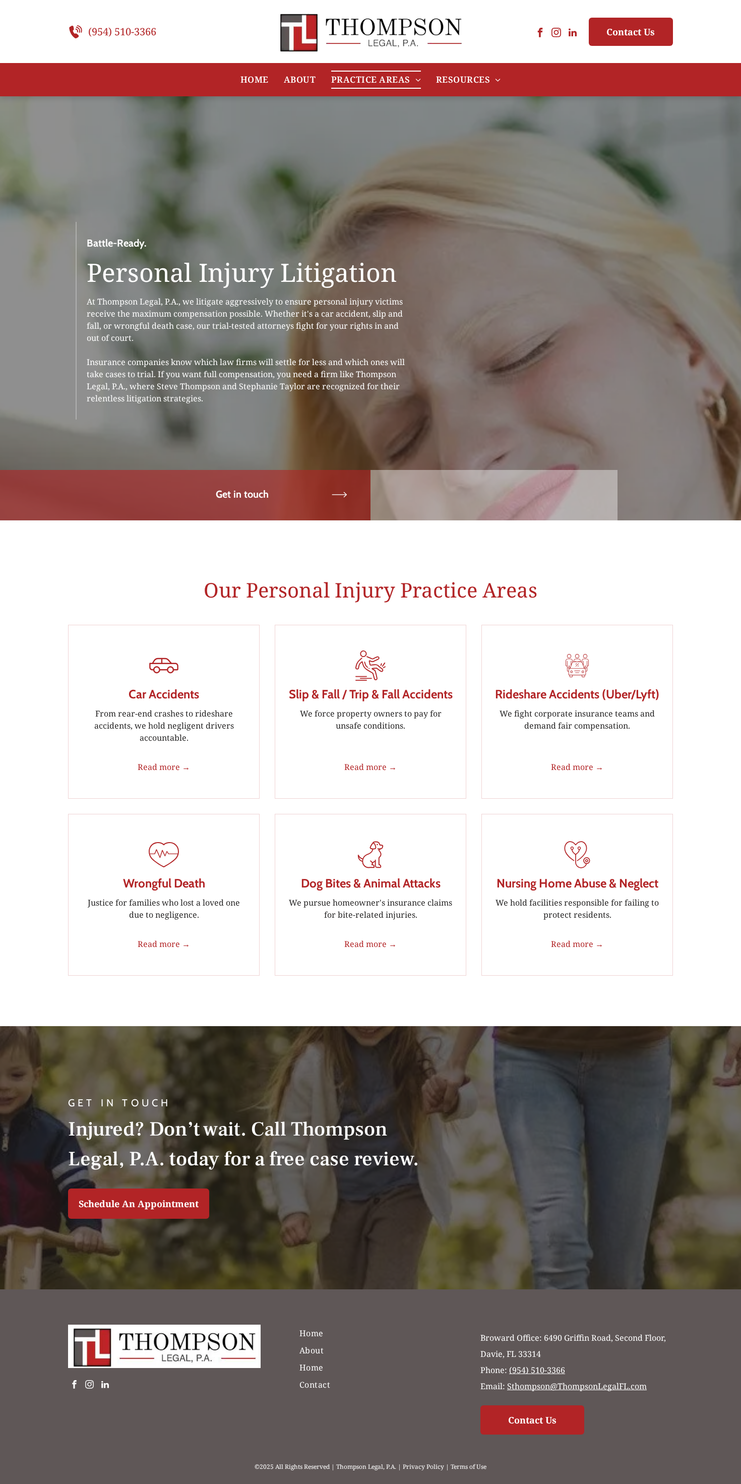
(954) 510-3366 (122, 31)
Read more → (164, 767)
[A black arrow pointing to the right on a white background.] (339, 511)
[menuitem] (254, 80)
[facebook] (540, 34)
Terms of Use (468, 1466)
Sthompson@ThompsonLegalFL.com (577, 1386)
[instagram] (556, 34)
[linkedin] (573, 34)
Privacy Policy (423, 1466)
